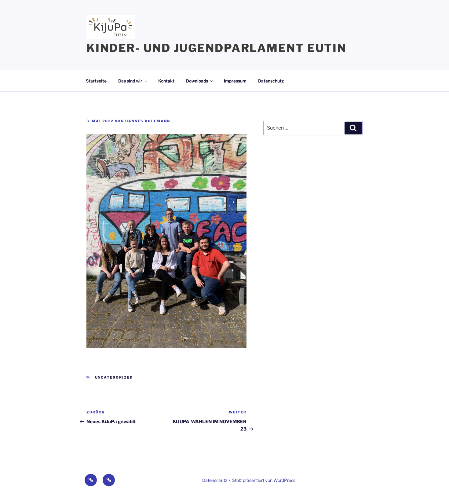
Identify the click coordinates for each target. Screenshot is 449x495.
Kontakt (166, 80)
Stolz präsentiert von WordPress (263, 480)
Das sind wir (130, 80)
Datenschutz (271, 80)
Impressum (235, 80)
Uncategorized (114, 377)
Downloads (197, 80)
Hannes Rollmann (147, 121)
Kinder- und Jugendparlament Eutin (216, 48)
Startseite (96, 80)
